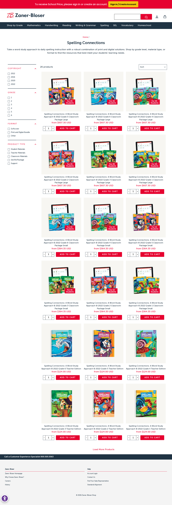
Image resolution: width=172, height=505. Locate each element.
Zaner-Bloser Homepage (13, 473)
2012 (13, 73)
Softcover (15, 129)
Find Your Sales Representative (98, 481)
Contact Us (91, 477)
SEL (115, 25)
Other (13, 136)
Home (85, 37)
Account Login (92, 473)
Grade (11, 92)
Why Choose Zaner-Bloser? (14, 477)
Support (14, 163)
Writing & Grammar (86, 25)
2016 (13, 77)
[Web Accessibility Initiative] (4, 498)
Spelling (104, 25)
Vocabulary (127, 25)
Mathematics (34, 25)
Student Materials (18, 149)
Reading (66, 25)
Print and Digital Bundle (20, 132)
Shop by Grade (15, 25)
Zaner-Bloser (9, 469)
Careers (8, 481)
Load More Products (103, 449)
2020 (13, 81)
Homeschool (144, 25)
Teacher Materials (18, 153)
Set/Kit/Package (17, 160)
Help (89, 469)
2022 (13, 84)
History (7, 485)
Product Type (16, 144)
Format (12, 124)
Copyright (14, 68)
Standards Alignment (94, 485)
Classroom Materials (19, 156)
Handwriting (51, 25)
